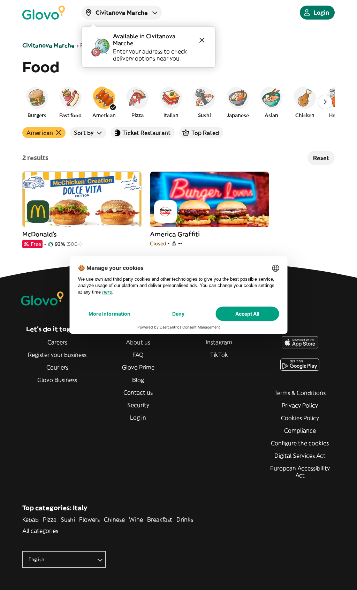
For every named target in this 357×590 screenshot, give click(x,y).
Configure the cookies (300, 443)
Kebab (30, 519)
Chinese (114, 519)
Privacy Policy (300, 405)
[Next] (325, 102)
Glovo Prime (138, 367)
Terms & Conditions (300, 392)
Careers (57, 342)
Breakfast (159, 519)
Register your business (57, 354)
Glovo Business (57, 379)
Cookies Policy (300, 417)
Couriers (57, 367)
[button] (37, 102)
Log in (138, 417)
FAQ (138, 354)
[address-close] (202, 40)
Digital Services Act (300, 455)
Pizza (49, 519)
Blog (138, 379)
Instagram (219, 342)
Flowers (89, 519)
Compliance (300, 430)
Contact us (138, 392)
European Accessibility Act (300, 472)
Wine (136, 519)
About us (138, 342)
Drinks (184, 519)
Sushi (68, 519)
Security (138, 404)
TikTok (219, 354)
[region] (178, 102)
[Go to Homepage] (43, 13)
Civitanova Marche (48, 45)
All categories (40, 530)
